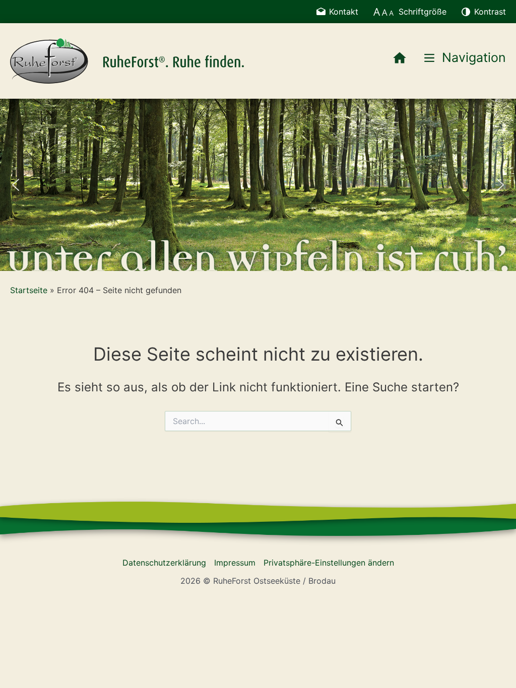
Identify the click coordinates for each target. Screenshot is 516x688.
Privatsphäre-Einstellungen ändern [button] (329, 563)
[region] (258, 184)
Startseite (28, 290)
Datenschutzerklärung (164, 563)
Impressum (234, 563)
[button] (16, 185)
